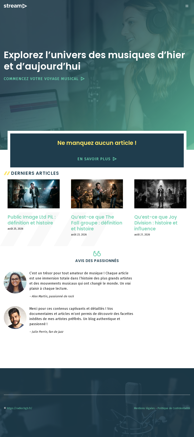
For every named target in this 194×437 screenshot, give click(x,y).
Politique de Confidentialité (173, 408)
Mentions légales (144, 408)
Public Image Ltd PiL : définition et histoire (32, 220)
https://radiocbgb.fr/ (19, 408)
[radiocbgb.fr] (15, 6)
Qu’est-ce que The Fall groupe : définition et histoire (96, 223)
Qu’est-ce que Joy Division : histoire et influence (156, 223)
